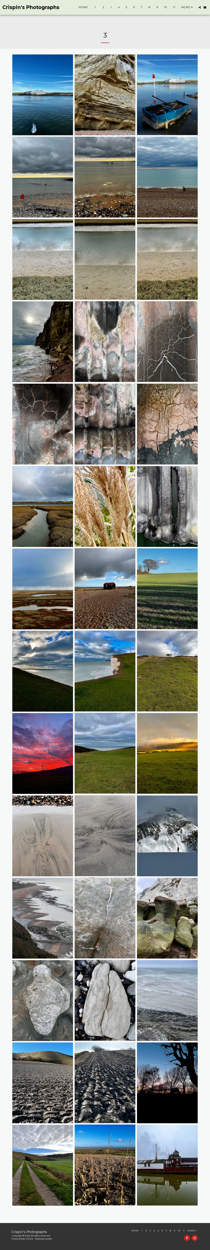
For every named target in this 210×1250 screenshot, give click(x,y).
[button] (199, 7)
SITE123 (29, 1238)
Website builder (43, 1238)
